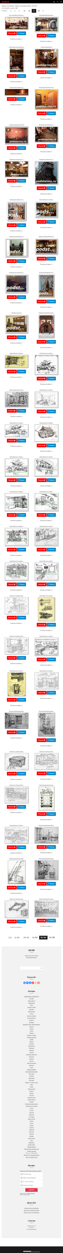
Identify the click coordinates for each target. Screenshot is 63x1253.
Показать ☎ (11, 33)
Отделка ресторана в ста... (16, 87)
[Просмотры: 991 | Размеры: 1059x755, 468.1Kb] (16, 654)
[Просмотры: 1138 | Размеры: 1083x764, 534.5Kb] (46, 843)
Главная (4, 6)
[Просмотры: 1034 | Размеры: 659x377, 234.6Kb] (16, 368)
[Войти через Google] (35, 983)
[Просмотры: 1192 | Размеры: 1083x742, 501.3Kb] (16, 728)
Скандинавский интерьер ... (46, 15)
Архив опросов (31, 1193)
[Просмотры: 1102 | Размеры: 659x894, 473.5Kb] (46, 621)
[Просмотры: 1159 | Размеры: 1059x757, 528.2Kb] (16, 843)
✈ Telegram (21, 33)
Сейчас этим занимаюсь (29, 1177)
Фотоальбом (10, 6)
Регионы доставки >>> (16, 39)
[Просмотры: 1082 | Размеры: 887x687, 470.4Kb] (46, 580)
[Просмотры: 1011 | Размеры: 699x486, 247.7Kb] (16, 177)
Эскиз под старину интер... (17, 595)
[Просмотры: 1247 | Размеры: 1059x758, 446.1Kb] (16, 614)
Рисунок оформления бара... (16, 711)
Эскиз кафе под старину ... (17, 423)
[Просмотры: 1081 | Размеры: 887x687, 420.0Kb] (46, 511)
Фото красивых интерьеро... (16, 15)
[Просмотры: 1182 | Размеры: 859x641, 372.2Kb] (46, 442)
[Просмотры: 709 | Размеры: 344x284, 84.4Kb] (16, 293)
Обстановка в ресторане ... (46, 199)
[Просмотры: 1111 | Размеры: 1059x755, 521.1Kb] (16, 803)
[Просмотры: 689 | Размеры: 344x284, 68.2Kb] (16, 257)
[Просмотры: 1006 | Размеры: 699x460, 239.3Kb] (46, 32)
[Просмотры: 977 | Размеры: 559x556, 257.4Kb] (46, 184)
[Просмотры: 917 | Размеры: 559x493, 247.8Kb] (46, 110)
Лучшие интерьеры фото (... (16, 236)
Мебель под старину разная (23, 6)
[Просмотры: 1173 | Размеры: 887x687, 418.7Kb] (16, 511)
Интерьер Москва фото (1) (46, 272)
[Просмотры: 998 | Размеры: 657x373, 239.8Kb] (16, 29)
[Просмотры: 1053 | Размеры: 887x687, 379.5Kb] (46, 476)
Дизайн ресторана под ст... (16, 159)
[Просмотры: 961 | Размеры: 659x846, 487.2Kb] (16, 696)
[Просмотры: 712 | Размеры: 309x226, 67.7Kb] (46, 218)
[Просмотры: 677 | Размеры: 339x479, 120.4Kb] (46, 338)
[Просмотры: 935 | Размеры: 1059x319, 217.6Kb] (16, 95)
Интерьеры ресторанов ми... (16, 47)
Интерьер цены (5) (17, 313)
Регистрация (29, 957)
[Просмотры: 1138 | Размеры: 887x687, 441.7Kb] (46, 546)
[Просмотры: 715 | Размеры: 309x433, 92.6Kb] (46, 298)
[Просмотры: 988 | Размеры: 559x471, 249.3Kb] (46, 68)
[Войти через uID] (24, 983)
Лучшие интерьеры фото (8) (16, 124)
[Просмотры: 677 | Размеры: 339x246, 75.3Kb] (46, 255)
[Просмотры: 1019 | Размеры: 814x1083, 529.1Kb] (16, 884)
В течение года (27, 1174)
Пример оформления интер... (46, 236)
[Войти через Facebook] (30, 983)
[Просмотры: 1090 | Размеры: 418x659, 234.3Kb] (16, 72)
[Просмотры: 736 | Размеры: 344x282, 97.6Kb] (16, 333)
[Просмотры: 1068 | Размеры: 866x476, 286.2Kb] (16, 437)
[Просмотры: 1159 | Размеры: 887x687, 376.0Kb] (16, 476)
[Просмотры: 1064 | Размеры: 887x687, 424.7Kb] (16, 546)
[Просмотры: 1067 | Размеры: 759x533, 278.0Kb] (46, 408)
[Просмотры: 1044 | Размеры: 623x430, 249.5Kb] (46, 142)
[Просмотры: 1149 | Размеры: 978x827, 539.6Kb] (46, 880)
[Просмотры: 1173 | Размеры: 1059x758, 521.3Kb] (46, 770)
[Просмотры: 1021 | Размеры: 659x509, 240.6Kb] (16, 144)
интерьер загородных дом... (46, 87)
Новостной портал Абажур (31, 1208)
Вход (35, 957)
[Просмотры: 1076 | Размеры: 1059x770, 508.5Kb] (16, 770)
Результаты (23, 1193)
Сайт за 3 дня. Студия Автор (31, 1212)
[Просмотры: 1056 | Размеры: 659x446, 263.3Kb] (16, 407)
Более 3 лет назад (28, 1185)
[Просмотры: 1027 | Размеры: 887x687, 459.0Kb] (16, 580)
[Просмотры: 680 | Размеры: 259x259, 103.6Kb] (16, 221)
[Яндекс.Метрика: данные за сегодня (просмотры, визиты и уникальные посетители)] (35, 1252)
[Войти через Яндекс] (33, 983)
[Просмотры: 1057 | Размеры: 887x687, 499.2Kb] (46, 656)
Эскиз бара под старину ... (17, 353)
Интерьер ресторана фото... (46, 124)
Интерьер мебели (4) (46, 47)
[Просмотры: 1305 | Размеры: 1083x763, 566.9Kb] (46, 917)
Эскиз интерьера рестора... (16, 390)
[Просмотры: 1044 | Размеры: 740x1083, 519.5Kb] (46, 810)
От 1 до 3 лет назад (28, 1181)
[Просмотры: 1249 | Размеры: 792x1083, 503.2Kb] (46, 736)
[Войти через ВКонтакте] (27, 983)
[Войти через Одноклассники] (38, 983)
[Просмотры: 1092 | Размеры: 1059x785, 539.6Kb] (16, 918)
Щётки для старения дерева (31, 1210)
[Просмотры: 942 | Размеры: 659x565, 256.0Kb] (46, 375)
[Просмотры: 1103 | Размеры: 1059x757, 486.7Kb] (46, 689)
